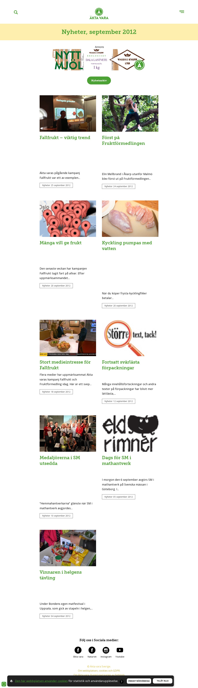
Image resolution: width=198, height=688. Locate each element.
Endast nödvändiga (139, 681)
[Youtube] (120, 650)
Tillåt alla (162, 680)
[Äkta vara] (78, 650)
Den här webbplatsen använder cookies (41, 681)
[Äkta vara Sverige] (99, 14)
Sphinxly (120, 675)
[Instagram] (106, 650)
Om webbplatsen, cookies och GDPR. (99, 670)
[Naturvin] (92, 650)
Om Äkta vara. (81, 675)
